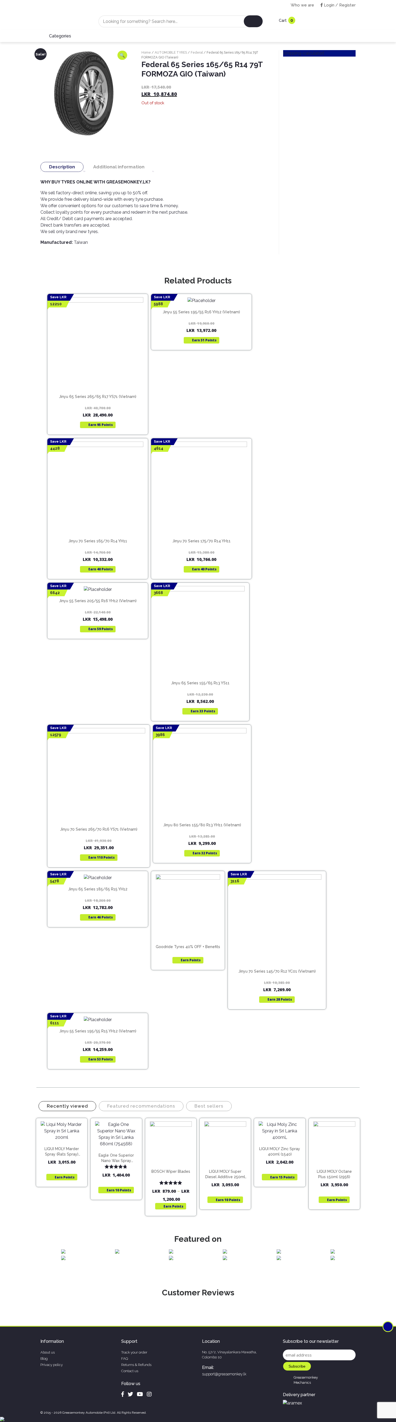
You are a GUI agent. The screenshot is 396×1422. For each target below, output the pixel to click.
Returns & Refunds (136, 1365)
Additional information (118, 166)
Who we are (302, 5)
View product (97, 384)
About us (47, 1352)
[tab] (62, 167)
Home (146, 52)
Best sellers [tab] (208, 1106)
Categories (60, 36)
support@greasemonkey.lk (224, 1374)
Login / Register (339, 5)
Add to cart (64, 1145)
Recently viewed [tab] (67, 1106)
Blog (44, 1359)
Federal (197, 52)
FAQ (124, 1359)
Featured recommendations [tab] (141, 1106)
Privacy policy (51, 1365)
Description (62, 166)
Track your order (134, 1352)
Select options (173, 1166)
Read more (100, 373)
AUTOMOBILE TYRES (171, 52)
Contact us (129, 1371)
